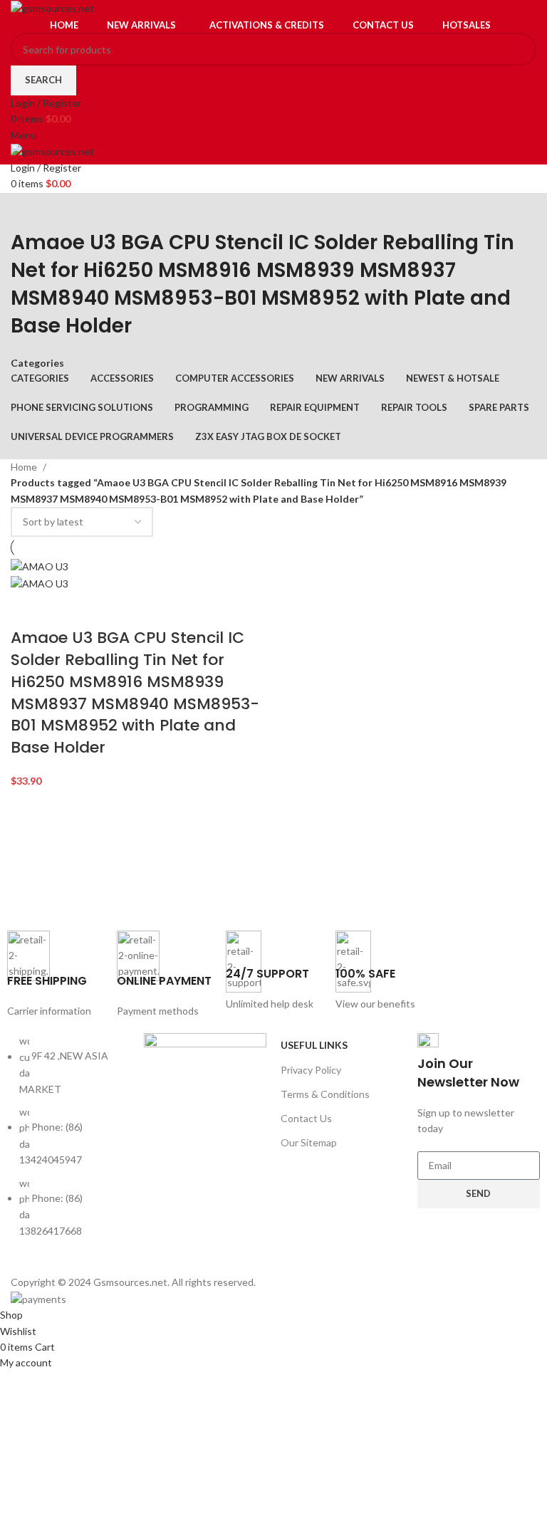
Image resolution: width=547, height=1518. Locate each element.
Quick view (66, 609)
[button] (28, 609)
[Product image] (39, 583)
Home (25, 467)
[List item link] (68, 1143)
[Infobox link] (55, 975)
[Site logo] (52, 7)
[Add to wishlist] (104, 609)
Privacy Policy (311, 1070)
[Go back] (28, 211)
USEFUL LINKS (314, 1045)
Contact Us (306, 1118)
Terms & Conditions (325, 1094)
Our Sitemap (309, 1142)
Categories (37, 363)
